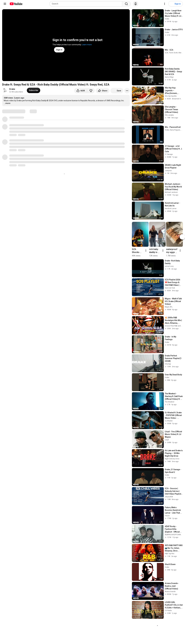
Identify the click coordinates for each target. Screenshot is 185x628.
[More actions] (127, 90)
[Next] (182, 237)
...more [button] (7, 103)
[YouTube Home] (16, 4)
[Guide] (5, 3)
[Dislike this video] (91, 90)
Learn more (87, 44)
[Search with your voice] (135, 4)
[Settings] (164, 3)
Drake (12, 89)
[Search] (126, 4)
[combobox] (86, 3)
